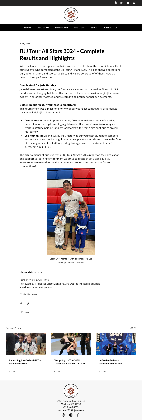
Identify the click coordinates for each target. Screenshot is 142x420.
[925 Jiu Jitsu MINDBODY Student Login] (134, 3)
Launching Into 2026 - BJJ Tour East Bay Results (25, 362)
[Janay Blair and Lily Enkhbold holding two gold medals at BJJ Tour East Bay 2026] (26, 344)
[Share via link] (27, 303)
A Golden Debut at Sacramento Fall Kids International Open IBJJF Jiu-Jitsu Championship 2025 (115, 362)
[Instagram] (121, 3)
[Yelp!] (115, 3)
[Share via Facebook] (21, 303)
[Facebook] (128, 3)
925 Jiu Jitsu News (28, 294)
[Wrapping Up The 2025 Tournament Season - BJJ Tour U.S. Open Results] (71, 344)
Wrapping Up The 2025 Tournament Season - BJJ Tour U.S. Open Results (70, 362)
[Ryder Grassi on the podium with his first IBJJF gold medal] (116, 344)
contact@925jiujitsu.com (71, 410)
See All (133, 327)
